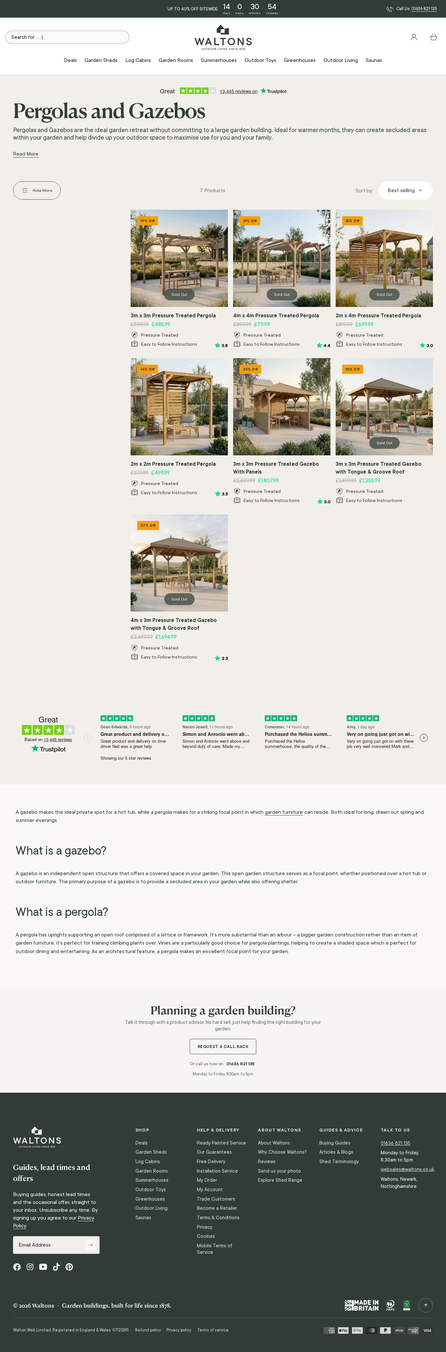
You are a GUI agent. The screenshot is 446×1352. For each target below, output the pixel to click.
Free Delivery (211, 1161)
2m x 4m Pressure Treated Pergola (378, 315)
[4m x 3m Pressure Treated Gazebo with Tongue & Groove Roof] (179, 563)
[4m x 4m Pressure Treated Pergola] (281, 258)
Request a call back (223, 1046)
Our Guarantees (214, 1152)
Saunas (143, 1217)
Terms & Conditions (218, 1217)
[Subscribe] (90, 1245)
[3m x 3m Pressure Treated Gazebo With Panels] (281, 406)
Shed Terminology (339, 1161)
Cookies (206, 1236)
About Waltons (274, 1143)
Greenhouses (150, 1199)
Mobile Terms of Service (214, 1248)
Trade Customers (216, 1199)
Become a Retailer (217, 1208)
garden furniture (284, 812)
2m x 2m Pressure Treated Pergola (173, 464)
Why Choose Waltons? (282, 1152)
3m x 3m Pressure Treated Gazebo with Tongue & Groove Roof (379, 468)
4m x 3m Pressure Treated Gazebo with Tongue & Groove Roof (174, 624)
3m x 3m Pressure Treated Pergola (173, 315)
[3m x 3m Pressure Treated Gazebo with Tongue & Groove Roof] (384, 406)
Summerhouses (151, 1180)
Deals (141, 1143)
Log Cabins (147, 1161)
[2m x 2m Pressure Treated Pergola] (179, 406)
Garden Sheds (151, 1152)
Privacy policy (179, 1330)
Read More (26, 154)
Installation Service (217, 1171)
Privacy (204, 1227)
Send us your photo (279, 1171)
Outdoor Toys (150, 1189)
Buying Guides (334, 1143)
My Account (210, 1189)
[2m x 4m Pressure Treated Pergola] (384, 258)
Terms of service (213, 1330)
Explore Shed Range (280, 1180)
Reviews (267, 1161)
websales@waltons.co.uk (407, 1169)
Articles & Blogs (336, 1152)
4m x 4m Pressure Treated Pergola (276, 315)
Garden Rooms (151, 1171)
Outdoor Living (151, 1208)
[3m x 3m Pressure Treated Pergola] (179, 258)
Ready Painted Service (221, 1143)
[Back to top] (426, 1305)
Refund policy (148, 1330)
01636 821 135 (424, 9)
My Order (207, 1180)
